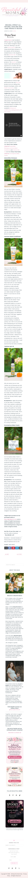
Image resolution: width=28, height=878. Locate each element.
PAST (7, 554)
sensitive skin (12, 54)
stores (12, 88)
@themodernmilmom (14, 709)
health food (7, 88)
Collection (7, 146)
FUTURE (19, 554)
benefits (14, 62)
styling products (15, 110)
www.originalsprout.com (10, 519)
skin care (18, 82)
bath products (11, 47)
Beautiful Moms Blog (14, 12)
